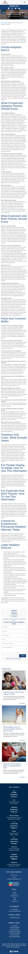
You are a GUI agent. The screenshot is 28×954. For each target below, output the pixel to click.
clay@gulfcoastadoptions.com (14, 879)
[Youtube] (19, 8)
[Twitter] (15, 8)
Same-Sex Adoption (14, 934)
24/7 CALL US (14, 874)
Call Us (14, 611)
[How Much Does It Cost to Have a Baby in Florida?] (14, 680)
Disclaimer (23, 944)
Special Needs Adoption (14, 936)
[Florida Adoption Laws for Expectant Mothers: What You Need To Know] (14, 715)
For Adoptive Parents (14, 917)
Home (2, 22)
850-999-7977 (14, 6)
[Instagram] (12, 8)
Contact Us (14, 901)
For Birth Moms (14, 909)
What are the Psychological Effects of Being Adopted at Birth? (12, 766)
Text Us (14, 613)
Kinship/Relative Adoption (15, 931)
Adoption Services (14, 895)
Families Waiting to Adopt (15, 911)
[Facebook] (8, 8)
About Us (15, 894)
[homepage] (4, 2)
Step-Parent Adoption (15, 927)
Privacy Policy (5, 945)
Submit (23, 655)
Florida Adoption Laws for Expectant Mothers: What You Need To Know (12, 729)
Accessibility (12, 945)
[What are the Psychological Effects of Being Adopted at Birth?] (14, 752)
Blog (6, 22)
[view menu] (24, 2)
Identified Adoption (14, 929)
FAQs (14, 899)
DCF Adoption (14, 925)
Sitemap (18, 945)
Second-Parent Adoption (14, 933)
